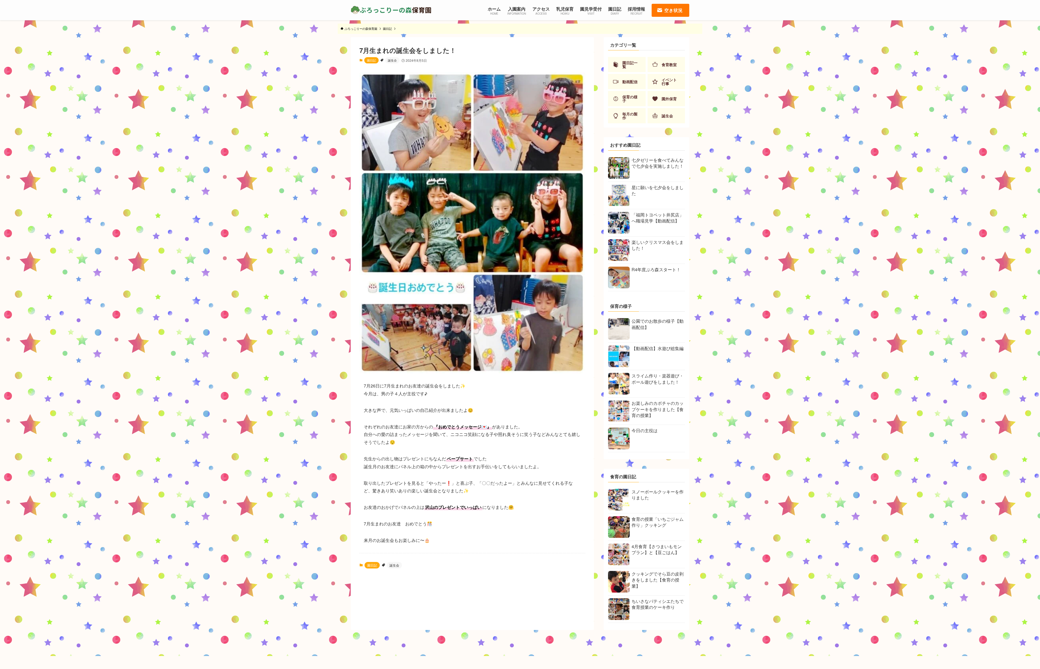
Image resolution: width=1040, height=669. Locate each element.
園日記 (371, 60)
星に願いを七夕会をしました (658, 190)
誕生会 (392, 60)
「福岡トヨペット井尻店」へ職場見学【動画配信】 (658, 218)
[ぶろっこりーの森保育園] (391, 10)
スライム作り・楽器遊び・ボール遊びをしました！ (658, 379)
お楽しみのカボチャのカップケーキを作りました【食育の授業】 (658, 409)
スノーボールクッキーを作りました (658, 495)
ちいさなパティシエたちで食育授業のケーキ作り (658, 604)
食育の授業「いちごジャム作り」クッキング (658, 522)
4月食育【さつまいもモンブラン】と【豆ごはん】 (657, 549)
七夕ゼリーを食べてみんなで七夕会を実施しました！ (658, 163)
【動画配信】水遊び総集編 (658, 348)
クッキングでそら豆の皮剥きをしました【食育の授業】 (658, 580)
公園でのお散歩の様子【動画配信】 (658, 324)
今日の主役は (645, 430)
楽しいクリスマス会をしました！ (658, 245)
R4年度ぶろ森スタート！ (656, 269)
